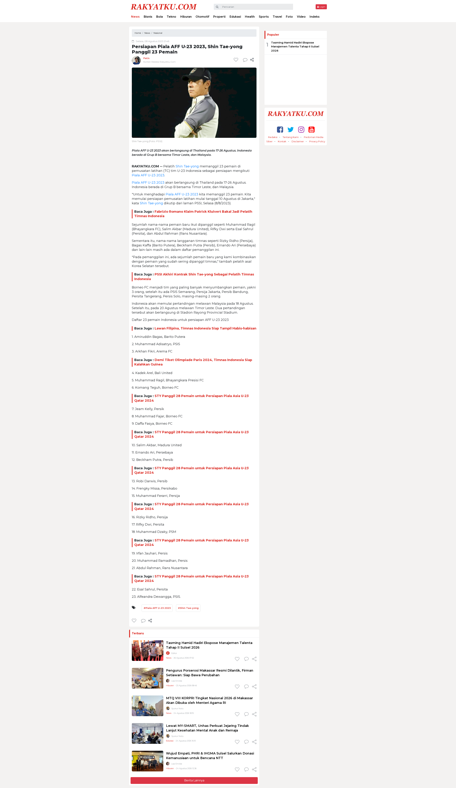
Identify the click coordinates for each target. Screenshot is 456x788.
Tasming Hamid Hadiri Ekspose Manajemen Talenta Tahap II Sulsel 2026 (295, 46)
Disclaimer (298, 141)
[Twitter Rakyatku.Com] (291, 129)
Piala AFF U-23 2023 (148, 175)
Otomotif (202, 16)
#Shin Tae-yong (188, 608)
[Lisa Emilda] (168, 681)
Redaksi (272, 137)
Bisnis (148, 16)
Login (322, 6)
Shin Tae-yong (187, 166)
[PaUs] (136, 60)
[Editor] (168, 654)
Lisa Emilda (176, 681)
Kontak (282, 141)
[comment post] (245, 59)
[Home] (163, 6)
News (135, 16)
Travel (277, 16)
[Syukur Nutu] (168, 709)
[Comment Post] (246, 659)
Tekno (171, 16)
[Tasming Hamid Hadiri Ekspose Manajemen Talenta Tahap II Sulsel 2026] (147, 650)
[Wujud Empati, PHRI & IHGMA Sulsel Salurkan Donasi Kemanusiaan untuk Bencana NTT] (147, 761)
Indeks (315, 16)
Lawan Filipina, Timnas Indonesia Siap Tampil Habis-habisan (205, 328)
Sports (264, 16)
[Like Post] (236, 59)
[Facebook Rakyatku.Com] (280, 129)
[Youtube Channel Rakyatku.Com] (311, 129)
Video (301, 16)
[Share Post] (252, 59)
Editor (174, 653)
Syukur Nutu (177, 708)
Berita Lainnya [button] (194, 780)
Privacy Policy (317, 141)
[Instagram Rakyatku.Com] (301, 129)
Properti (219, 16)
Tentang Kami (291, 137)
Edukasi (235, 16)
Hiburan (186, 16)
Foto (289, 16)
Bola (159, 16)
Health (250, 16)
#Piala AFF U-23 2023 (157, 608)
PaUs (146, 58)
